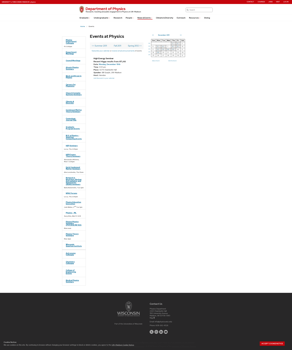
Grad (84, 18)
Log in (285, 2)
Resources (194, 18)
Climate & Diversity (164, 18)
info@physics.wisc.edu (163, 322)
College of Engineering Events (71, 272)
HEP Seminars (72, 146)
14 (168, 49)
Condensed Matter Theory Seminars (74, 111)
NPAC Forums (71, 193)
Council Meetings (73, 60)
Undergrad (101, 18)
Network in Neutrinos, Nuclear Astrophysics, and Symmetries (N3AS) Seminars (74, 181)
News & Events (144, 18)
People (129, 18)
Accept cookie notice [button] (272, 343)
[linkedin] (161, 332)
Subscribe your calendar (101, 51)
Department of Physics (105, 8)
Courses (261, 2)
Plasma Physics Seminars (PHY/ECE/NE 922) (73, 223)
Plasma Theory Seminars (72, 235)
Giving (207, 18)
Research (118, 18)
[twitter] (152, 332)
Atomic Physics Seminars (72, 68)
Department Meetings (71, 53)
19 (158, 52)
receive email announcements (123, 51)
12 (158, 49)
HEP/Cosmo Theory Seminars (73, 155)
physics (33, 2)
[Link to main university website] (128, 316)
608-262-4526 (162, 325)
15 (173, 49)
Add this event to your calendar (104, 78)
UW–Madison (15, 2)
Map (151, 318)
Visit (278, 2)
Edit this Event (172, 61)
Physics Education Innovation (73, 203)
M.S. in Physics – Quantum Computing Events (74, 137)
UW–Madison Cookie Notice (123, 345)
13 (163, 49)
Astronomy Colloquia (71, 254)
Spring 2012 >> (135, 45)
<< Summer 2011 (99, 45)
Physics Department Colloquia (71, 41)
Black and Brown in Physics (73, 77)
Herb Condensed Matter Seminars (73, 168)
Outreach (181, 18)
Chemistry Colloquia (70, 262)
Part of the (128, 324)
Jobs (270, 2)
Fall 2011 (117, 45)
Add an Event (156, 61)
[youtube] (166, 332)
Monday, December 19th (109, 64)
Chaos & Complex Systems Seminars (74, 94)
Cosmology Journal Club (71, 119)
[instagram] (156, 332)
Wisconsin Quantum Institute (74, 245)
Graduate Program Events (73, 128)
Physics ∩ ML (71, 213)
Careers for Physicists (71, 85)
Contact (250, 2)
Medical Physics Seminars (72, 281)
